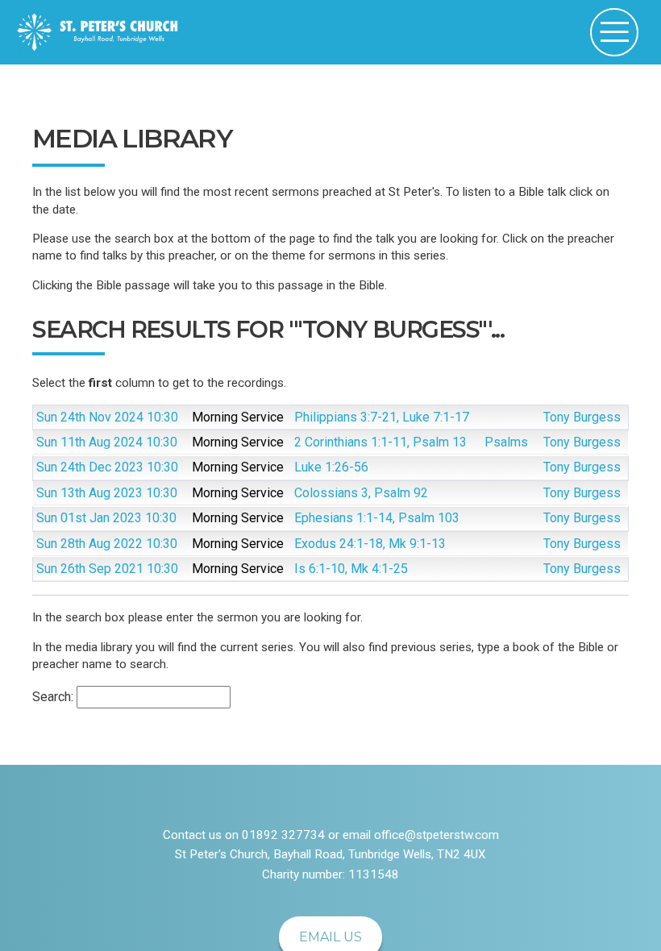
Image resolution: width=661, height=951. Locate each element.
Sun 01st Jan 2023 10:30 (106, 517)
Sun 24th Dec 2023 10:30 (107, 467)
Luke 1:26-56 (331, 467)
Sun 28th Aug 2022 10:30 (106, 543)
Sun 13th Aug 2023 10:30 (106, 492)
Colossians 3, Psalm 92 (361, 492)
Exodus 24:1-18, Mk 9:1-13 (370, 543)
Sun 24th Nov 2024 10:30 (107, 417)
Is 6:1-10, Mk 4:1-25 (351, 568)
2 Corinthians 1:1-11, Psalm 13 (380, 442)
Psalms (506, 442)
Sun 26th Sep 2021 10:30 (107, 568)
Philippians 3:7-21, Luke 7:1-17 (381, 417)
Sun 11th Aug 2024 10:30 (106, 442)
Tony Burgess (582, 417)
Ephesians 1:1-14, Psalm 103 (376, 517)
